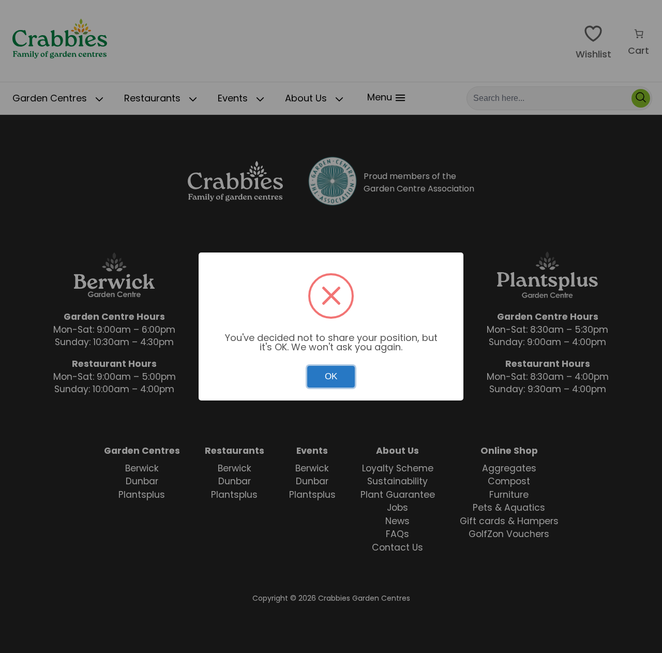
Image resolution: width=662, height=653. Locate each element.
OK (331, 376)
